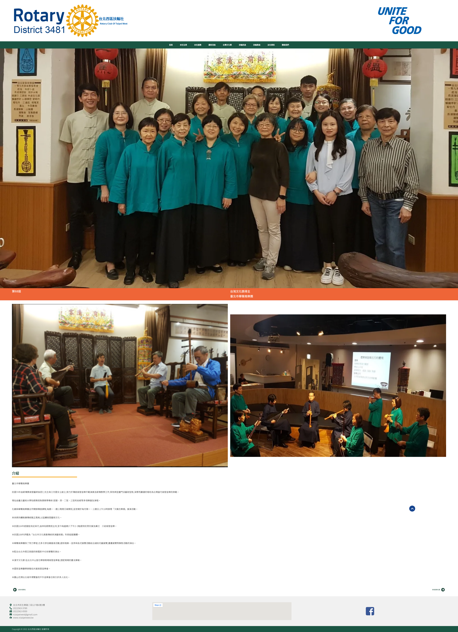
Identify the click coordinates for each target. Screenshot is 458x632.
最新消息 (212, 45)
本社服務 (197, 45)
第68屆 (16, 291)
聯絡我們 (285, 45)
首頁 (171, 45)
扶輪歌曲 (256, 45)
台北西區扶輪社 (111, 18)
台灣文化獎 (227, 45)
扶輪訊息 (242, 45)
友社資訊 (271, 45)
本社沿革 (183, 45)
